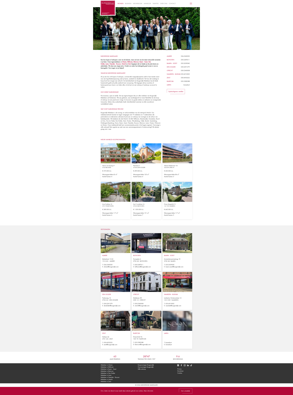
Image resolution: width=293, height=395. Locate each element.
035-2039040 (185, 63)
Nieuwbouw (137, 3)
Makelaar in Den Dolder (108, 373)
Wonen (120, 3)
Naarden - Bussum (115, 64)
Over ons (163, 3)
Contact (172, 3)
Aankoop (147, 3)
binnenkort (187, 85)
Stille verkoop (142, 369)
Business (128, 3)
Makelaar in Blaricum (107, 371)
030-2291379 (185, 67)
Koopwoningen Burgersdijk (146, 365)
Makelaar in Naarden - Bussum (110, 377)
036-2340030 (185, 56)
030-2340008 (185, 70)
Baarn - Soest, (144, 62)
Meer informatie (148, 391)
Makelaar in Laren (106, 375)
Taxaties (156, 3)
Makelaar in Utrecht (106, 379)
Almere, (124, 62)
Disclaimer (180, 371)
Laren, (108, 64)
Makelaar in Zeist (106, 381)
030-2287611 (185, 60)
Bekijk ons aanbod (109, 46)
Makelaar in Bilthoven (107, 367)
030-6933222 (185, 77)
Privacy (179, 369)
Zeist (129, 64)
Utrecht (124, 64)
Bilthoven (130, 62)
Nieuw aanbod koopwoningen (113, 139)
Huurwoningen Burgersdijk (146, 367)
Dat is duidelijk (185, 391)
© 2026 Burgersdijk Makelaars (146, 385)
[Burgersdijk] (108, 8)
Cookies (179, 373)
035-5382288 (185, 81)
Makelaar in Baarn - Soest (108, 369)
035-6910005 (185, 74)
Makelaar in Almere (106, 365)
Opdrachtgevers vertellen (175, 91)
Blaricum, (137, 62)
